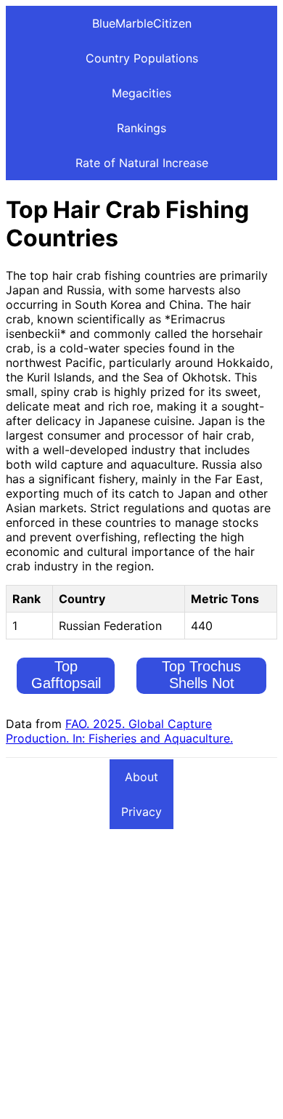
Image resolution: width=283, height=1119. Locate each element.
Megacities (141, 93)
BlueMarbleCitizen (142, 23)
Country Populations (142, 58)
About (141, 776)
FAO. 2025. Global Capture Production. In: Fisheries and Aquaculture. (119, 731)
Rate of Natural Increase (141, 162)
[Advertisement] (141, 971)
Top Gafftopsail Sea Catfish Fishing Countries (65, 699)
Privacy (141, 811)
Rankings (141, 128)
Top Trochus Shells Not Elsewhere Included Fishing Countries (201, 699)
